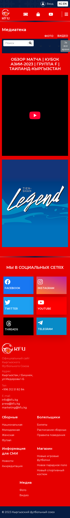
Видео (24, 495)
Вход (50, 3)
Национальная (12, 424)
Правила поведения (51, 435)
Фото (23, 490)
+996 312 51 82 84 (13, 389)
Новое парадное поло (52, 465)
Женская (8, 435)
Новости (8, 460)
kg (60, 3)
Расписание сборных (51, 429)
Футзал (6, 440)
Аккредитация (12, 466)
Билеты (42, 424)
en (65, 3)
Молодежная (11, 429)
